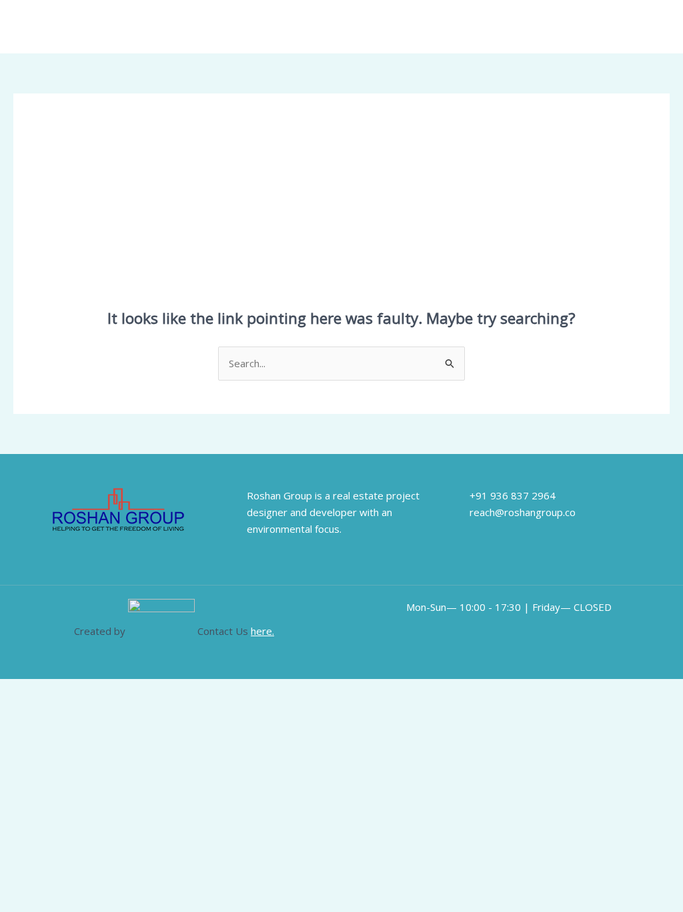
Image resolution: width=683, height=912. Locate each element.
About (432, 26)
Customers (491, 26)
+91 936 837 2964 (513, 495)
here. (262, 631)
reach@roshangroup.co (523, 512)
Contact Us (621, 26)
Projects (556, 26)
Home (384, 26)
